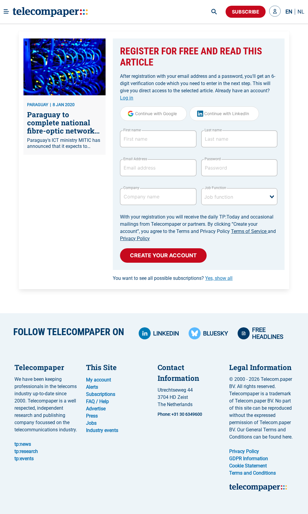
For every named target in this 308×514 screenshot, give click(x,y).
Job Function (215, 188)
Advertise (96, 409)
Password (213, 159)
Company (131, 188)
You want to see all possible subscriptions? (173, 278)
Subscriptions (100, 394)
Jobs (91, 423)
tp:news (22, 444)
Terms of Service (249, 231)
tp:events (24, 458)
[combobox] (239, 196)
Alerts (92, 387)
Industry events (102, 430)
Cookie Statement (248, 466)
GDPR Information (248, 458)
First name (132, 130)
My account (98, 380)
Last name (213, 130)
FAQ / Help (97, 401)
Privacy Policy (135, 238)
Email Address (135, 159)
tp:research (26, 451)
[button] (275, 11)
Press (92, 416)
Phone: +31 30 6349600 (180, 414)
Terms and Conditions (252, 473)
